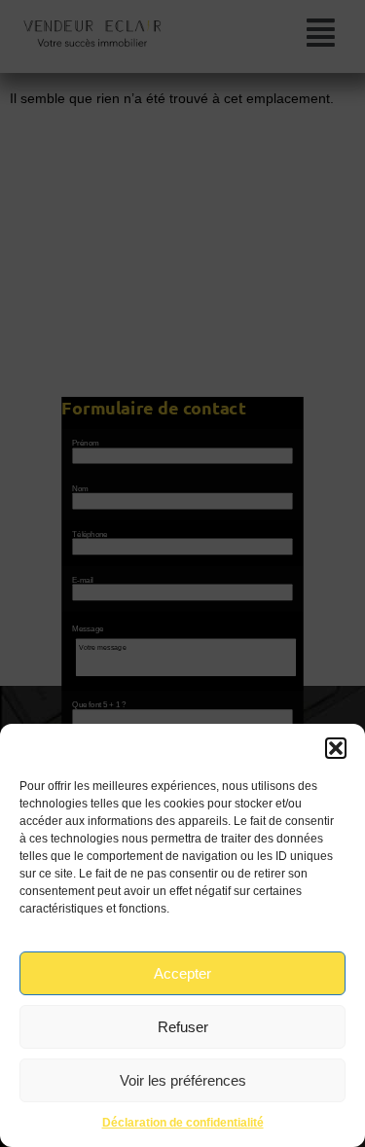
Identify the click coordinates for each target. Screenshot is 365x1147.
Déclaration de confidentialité (183, 1122)
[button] (336, 748)
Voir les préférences (183, 1080)
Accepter (182, 973)
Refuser (183, 1027)
